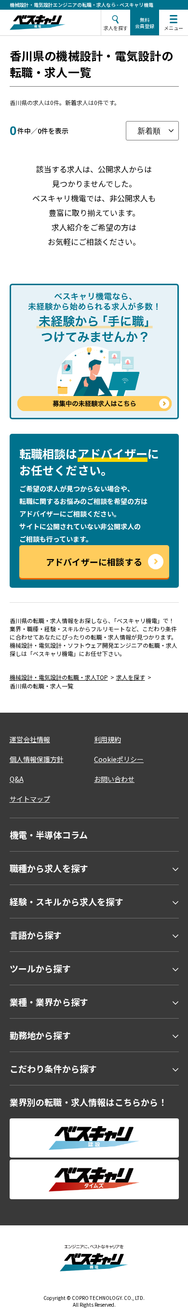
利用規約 (107, 739)
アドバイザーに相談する (94, 561)
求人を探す (130, 677)
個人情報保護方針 (37, 759)
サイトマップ (30, 799)
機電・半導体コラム (49, 834)
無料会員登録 (144, 22)
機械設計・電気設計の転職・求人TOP (59, 677)
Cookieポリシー (119, 759)
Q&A (17, 779)
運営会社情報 (30, 739)
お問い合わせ (114, 779)
